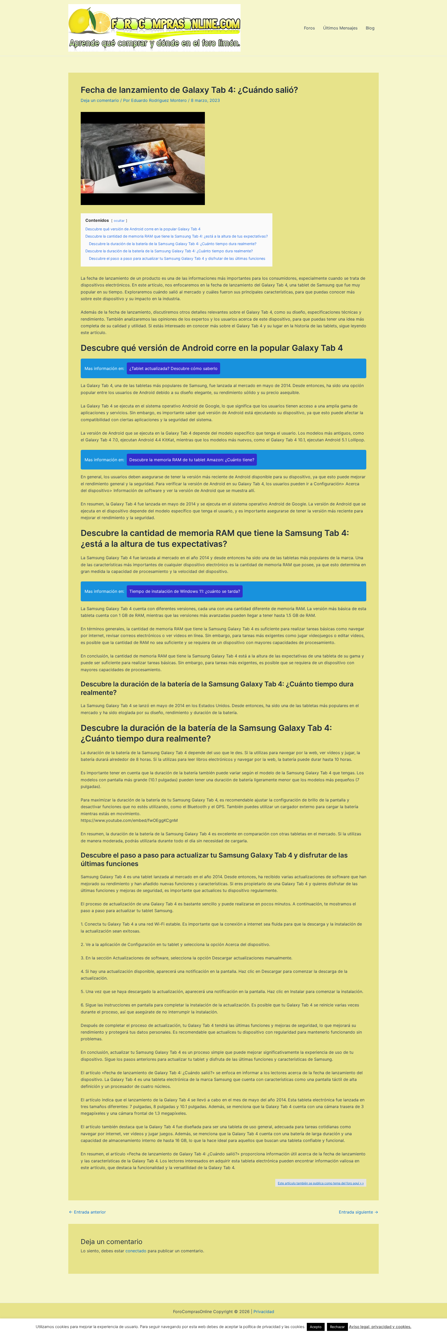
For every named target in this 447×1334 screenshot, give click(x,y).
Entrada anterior (87, 1212)
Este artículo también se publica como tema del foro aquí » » (321, 1183)
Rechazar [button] (337, 1327)
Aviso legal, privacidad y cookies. (380, 1326)
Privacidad (264, 1311)
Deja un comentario (100, 100)
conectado (135, 1250)
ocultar (119, 221)
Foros (309, 28)
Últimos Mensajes (340, 28)
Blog (370, 28)
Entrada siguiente (358, 1212)
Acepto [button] (316, 1327)
